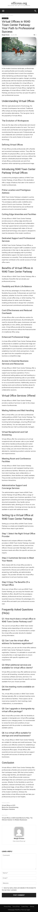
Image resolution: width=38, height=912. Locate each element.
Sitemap (32, 906)
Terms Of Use (16, 906)
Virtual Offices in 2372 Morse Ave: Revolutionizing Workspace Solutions (10, 807)
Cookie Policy (24, 906)
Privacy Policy (7, 906)
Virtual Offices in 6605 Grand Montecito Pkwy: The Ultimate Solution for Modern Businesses (17, 819)
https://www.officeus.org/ (19, 841)
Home (3, 15)
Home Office (10, 15)
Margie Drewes (5, 35)
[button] (3, 10)
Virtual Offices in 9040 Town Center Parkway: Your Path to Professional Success (18, 26)
